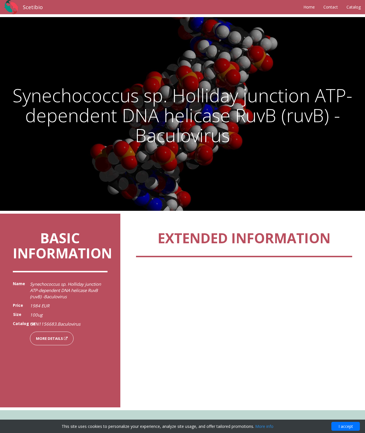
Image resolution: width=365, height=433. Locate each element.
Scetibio (33, 7)
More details (50, 338)
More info (264, 426)
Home (309, 7)
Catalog (353, 7)
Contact (330, 7)
